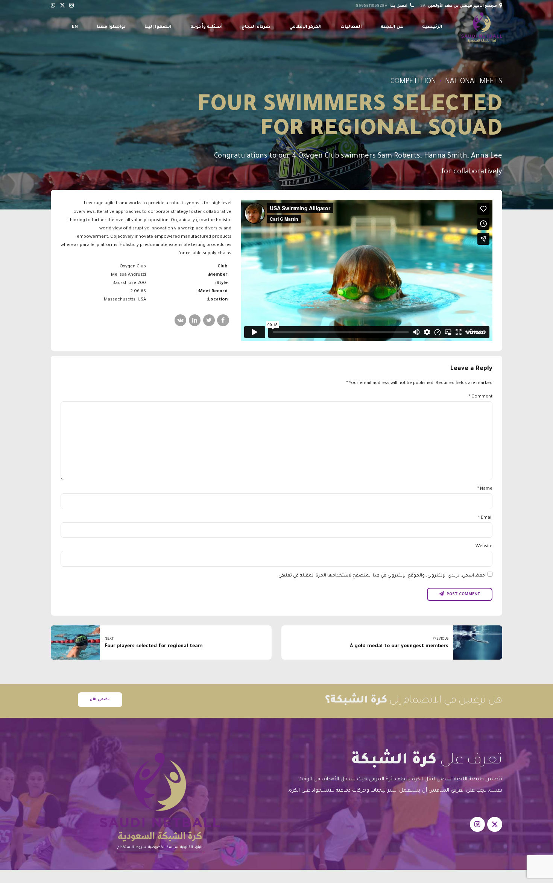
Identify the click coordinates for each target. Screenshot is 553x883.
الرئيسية (432, 27)
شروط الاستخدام (131, 847)
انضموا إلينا (158, 27)
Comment (480, 396)
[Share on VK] (180, 320)
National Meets (473, 82)
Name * (484, 489)
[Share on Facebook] (223, 320)
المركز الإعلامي (305, 27)
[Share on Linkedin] (195, 320)
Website (484, 546)
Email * (485, 518)
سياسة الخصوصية (163, 847)
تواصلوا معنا (111, 27)
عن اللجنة (392, 27)
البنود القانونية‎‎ (191, 847)
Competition (413, 82)
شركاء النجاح (256, 27)
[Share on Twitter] (209, 320)
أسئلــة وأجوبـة (206, 27)
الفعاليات (351, 27)
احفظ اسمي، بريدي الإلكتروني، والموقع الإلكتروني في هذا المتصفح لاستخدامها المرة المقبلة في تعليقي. (381, 575)
